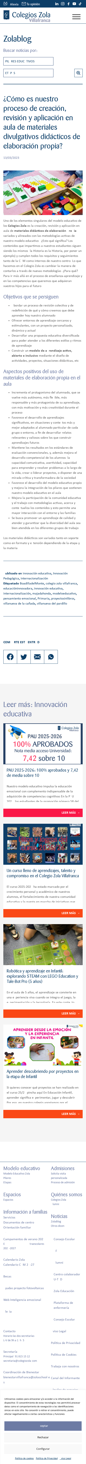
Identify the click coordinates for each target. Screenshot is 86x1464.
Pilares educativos (19, 61)
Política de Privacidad (47, 1458)
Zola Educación (64, 1291)
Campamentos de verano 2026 (24, 1239)
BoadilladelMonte (32, 583)
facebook (68, 3)
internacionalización (34, 578)
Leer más (69, 813)
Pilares (7, 1178)
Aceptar (43, 1426)
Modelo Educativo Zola (16, 1173)
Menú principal (76, 17)
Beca (6, 1276)
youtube (74, 3)
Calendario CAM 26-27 (18, 1265)
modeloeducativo (64, 593)
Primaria (43, 598)
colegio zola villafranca (61, 583)
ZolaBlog (56, 1221)
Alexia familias (10, 3)
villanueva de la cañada (19, 603)
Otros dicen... (59, 1226)
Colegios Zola (58, 1199)
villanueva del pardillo (52, 603)
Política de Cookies (63, 1354)
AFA (56, 1251)
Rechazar (43, 1437)
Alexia (7, 1311)
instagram (62, 3)
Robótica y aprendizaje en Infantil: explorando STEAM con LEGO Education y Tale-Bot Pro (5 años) (42, 976)
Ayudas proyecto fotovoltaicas (23, 1288)
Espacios (8, 1199)
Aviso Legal (65, 1458)
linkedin (56, 3)
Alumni (55, 1204)
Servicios (9, 1217)
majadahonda (41, 593)
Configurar (43, 1449)
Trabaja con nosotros (65, 1366)
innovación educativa (37, 573)
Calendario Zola (14, 1260)
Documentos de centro (18, 1222)
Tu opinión (33, 4)
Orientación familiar (17, 1227)
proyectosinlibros (62, 598)
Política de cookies (24, 1458)
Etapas (10, 73)
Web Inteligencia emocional (22, 1300)
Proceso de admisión (63, 1182)
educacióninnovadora (17, 588)
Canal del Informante (65, 1378)
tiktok (80, 3)
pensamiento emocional (19, 598)
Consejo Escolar (64, 1239)
